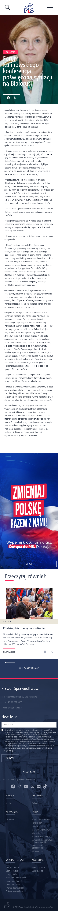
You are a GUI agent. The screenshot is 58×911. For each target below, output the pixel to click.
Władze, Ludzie (38, 826)
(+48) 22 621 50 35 (13, 702)
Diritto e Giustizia (13, 884)
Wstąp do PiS (37, 833)
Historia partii (37, 822)
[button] (8, 97)
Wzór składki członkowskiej (37, 846)
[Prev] (49, 674)
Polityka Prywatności (27, 779)
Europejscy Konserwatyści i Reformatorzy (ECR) (43, 840)
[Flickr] (39, 786)
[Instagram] (19, 786)
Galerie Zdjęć (37, 870)
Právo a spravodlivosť (15, 887)
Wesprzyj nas (37, 851)
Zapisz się (10, 758)
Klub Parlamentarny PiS (41, 836)
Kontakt (9, 803)
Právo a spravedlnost (14, 891)
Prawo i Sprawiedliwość (41, 819)
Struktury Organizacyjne (41, 829)
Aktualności (10, 819)
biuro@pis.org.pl (15, 707)
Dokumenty (36, 803)
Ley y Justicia (11, 874)
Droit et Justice (12, 870)
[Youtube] (26, 786)
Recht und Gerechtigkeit (16, 877)
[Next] (9, 663)
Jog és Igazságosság (14, 881)
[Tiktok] (45, 786)
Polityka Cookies (9, 779)
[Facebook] (13, 786)
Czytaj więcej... (9, 750)
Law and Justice (12, 867)
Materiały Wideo (39, 867)
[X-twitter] (32, 786)
